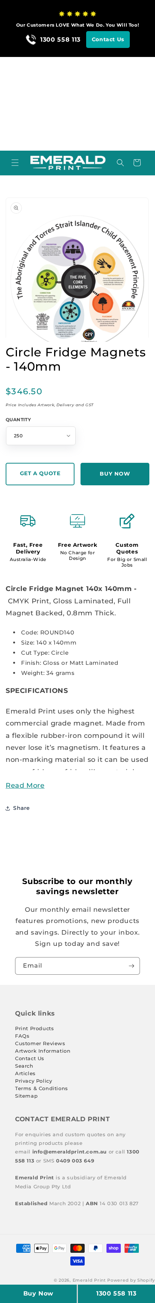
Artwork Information (42, 1051)
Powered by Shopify (131, 1280)
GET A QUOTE (40, 473)
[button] (15, 162)
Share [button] (21, 808)
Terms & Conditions (41, 1088)
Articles (25, 1073)
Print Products (34, 1028)
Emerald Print (89, 1280)
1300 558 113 (116, 1293)
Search (24, 1066)
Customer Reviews (40, 1043)
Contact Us (108, 39)
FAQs (22, 1036)
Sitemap (26, 1096)
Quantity (18, 419)
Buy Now (38, 1293)
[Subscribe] (131, 966)
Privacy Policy (33, 1081)
